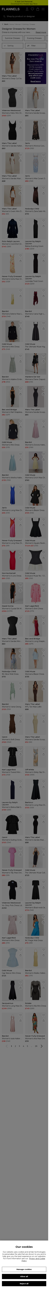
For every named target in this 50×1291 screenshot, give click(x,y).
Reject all (24, 1284)
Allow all (24, 1276)
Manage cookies (24, 1269)
